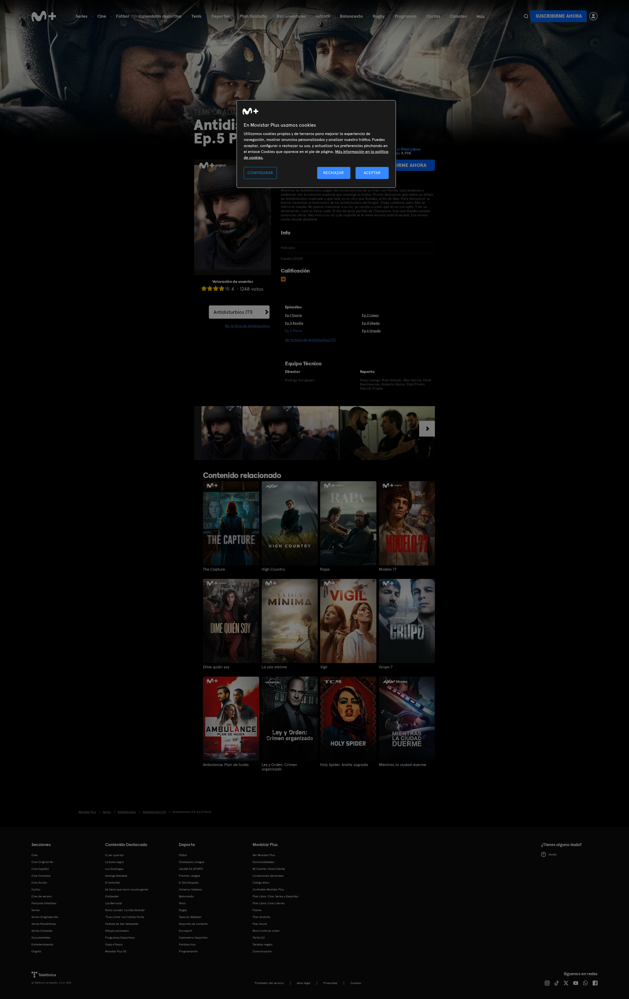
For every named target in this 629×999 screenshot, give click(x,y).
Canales (458, 16)
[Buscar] (526, 16)
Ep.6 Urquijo (371, 331)
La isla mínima (274, 667)
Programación (188, 951)
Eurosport (185, 930)
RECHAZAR (333, 172)
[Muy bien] (227, 288)
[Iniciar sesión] (593, 16)
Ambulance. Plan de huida (226, 765)
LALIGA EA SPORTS (191, 869)
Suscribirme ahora (559, 16)
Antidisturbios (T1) (233, 312)
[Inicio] (43, 16)
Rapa (325, 569)
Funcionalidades (263, 862)
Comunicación (262, 951)
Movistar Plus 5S (115, 951)
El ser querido (114, 855)
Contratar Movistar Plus (268, 889)
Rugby (379, 16)
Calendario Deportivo (193, 937)
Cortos (433, 16)
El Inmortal (112, 882)
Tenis (196, 16)
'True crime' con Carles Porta (124, 917)
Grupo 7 (386, 667)
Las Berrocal (113, 903)
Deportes (220, 16)
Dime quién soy (216, 667)
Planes (257, 910)
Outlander (112, 896)
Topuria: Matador (190, 917)
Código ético (261, 882)
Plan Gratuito (253, 16)
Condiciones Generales (268, 875)
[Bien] (221, 288)
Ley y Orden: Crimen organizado (279, 767)
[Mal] (210, 288)
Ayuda (552, 854)
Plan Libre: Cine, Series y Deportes (275, 896)
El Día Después (189, 882)
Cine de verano (41, 896)
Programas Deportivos (120, 937)
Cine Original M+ (42, 862)
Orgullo (36, 951)
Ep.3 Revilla (294, 323)
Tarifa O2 (259, 937)
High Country (273, 569)
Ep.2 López (370, 315)
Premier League (189, 875)
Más (480, 16)
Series (81, 16)
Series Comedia (41, 930)
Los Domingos (114, 869)
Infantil (323, 16)
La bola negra (114, 862)
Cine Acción (39, 882)
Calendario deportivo (160, 16)
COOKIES (355, 983)
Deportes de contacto (193, 924)
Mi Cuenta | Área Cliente (269, 869)
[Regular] (215, 288)
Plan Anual (260, 924)
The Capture (214, 569)
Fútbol (122, 16)
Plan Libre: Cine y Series (269, 903)
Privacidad (330, 983)
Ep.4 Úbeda (371, 323)
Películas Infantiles (43, 903)
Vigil (323, 667)
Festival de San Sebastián (122, 924)
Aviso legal (303, 983)
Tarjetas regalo (262, 944)
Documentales (291, 16)
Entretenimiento (42, 944)
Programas (405, 16)
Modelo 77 (388, 569)
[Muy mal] (204, 288)
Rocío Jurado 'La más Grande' (125, 910)
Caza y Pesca (113, 944)
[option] (222, 433)
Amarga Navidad (116, 875)
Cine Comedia (40, 875)
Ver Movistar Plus (264, 855)
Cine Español (40, 869)
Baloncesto (351, 16)
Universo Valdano (190, 889)
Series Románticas (43, 924)
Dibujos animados (117, 930)
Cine (101, 16)
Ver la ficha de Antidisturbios (247, 326)
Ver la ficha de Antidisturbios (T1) (310, 340)
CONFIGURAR (260, 172)
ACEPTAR (372, 172)
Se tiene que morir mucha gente (126, 889)
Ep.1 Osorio (293, 315)
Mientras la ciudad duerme (402, 765)
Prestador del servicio (269, 983)
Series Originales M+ (44, 917)
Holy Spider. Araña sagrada (344, 765)
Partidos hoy (187, 944)
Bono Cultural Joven (266, 930)
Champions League (191, 862)
